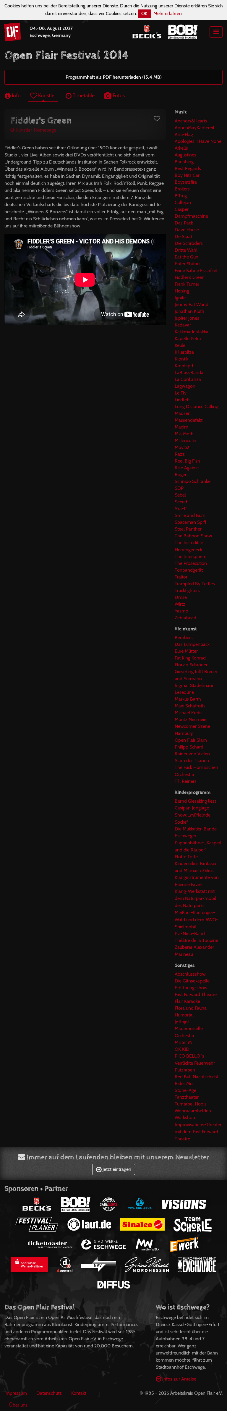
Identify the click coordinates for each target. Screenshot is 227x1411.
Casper (182, 209)
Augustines (185, 155)
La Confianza (188, 379)
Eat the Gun (186, 257)
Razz (180, 454)
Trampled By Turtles (195, 583)
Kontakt (78, 1393)
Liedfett (182, 400)
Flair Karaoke (187, 1001)
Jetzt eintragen (116, 1169)
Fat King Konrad (190, 658)
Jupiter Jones (187, 318)
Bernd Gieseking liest (195, 801)
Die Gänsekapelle (192, 981)
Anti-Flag (184, 134)
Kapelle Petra (188, 338)
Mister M (183, 1042)
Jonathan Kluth (189, 311)
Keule (180, 345)
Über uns (18, 1405)
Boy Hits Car (187, 175)
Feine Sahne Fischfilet (196, 270)
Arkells (181, 148)
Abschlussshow (190, 974)
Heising (182, 291)
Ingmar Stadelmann (195, 685)
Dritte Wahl (186, 250)
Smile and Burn (190, 515)
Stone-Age (185, 1090)
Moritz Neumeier (191, 719)
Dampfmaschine (191, 216)
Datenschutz (49, 1393)
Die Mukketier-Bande (196, 829)
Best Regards (188, 168)
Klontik (181, 359)
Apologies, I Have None (198, 141)
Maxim (181, 427)
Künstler (46, 95)
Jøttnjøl (182, 1021)
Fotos (118, 95)
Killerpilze (184, 352)
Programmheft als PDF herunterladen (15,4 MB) (114, 77)
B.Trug (181, 195)
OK (144, 13)
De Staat (183, 236)
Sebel (180, 495)
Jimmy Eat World (191, 304)
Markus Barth (188, 699)
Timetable (83, 95)
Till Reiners (186, 781)
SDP (179, 488)
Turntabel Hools (191, 1104)
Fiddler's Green (190, 277)
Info (16, 95)
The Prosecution (191, 563)
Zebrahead (185, 617)
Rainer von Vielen (192, 754)
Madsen (183, 413)
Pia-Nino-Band (190, 933)
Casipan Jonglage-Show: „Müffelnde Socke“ (193, 815)
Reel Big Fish (187, 461)
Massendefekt (188, 420)
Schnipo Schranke (192, 481)
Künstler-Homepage (35, 130)
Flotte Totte (186, 856)
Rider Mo (184, 1083)
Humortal (184, 1015)
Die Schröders (189, 243)
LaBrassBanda (189, 372)
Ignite (180, 297)
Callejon (183, 202)
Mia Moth (184, 434)
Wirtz (180, 604)
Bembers (184, 637)
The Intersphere (190, 556)
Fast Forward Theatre (196, 994)
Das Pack (184, 223)
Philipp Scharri (189, 747)
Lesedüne (184, 692)
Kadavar (183, 325)
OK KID (182, 1049)
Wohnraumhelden (193, 1110)
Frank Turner (187, 284)
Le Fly (181, 393)
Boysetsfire (186, 182)
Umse (181, 597)
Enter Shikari (187, 263)
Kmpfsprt (184, 365)
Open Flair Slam (191, 740)
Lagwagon (185, 386)
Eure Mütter (186, 651)
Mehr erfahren (167, 13)
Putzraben (185, 1070)
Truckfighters (187, 590)
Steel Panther (188, 529)
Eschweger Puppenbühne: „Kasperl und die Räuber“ (198, 843)
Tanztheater (187, 1097)
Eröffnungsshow (191, 987)
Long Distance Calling (196, 406)
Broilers (182, 189)
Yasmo (181, 611)
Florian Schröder (191, 664)
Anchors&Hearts (191, 121)
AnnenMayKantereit (194, 127)
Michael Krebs (188, 712)
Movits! (182, 447)
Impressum (15, 1393)
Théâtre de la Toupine (196, 940)
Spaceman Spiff (190, 522)
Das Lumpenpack (192, 644)
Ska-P (181, 508)
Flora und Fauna (191, 1008)
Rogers (182, 474)
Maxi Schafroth (190, 706)
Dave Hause (187, 229)
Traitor (181, 577)
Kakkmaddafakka (191, 331)
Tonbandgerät (189, 570)
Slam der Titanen (192, 760)
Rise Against (187, 468)
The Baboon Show (193, 536)
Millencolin (185, 440)
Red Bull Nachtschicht (196, 1076)
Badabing (184, 161)
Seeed (181, 502)
